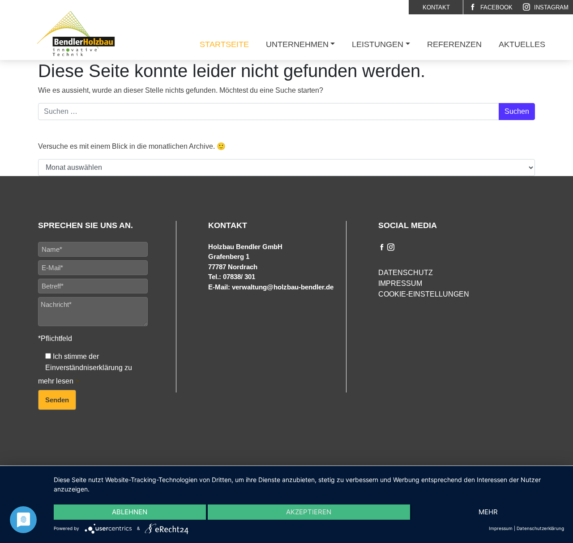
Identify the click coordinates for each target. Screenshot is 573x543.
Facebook (496, 7)
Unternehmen (297, 44)
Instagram (550, 7)
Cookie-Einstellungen (423, 294)
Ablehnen (129, 512)
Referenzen (454, 44)
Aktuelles (522, 44)
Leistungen (377, 44)
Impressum (400, 283)
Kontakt (436, 7)
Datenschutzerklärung (540, 528)
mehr (488, 512)
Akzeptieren (308, 512)
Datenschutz (405, 272)
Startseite (224, 44)
